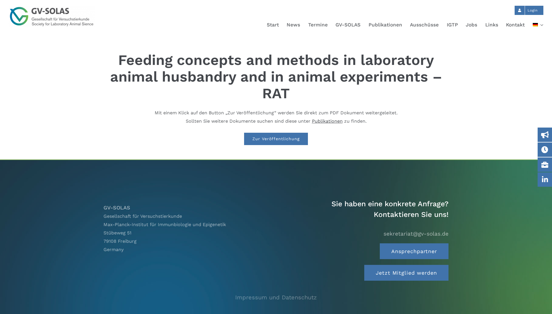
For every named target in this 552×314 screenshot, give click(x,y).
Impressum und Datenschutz (276, 297)
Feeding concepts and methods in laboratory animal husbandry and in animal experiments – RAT (276, 76)
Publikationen (327, 121)
